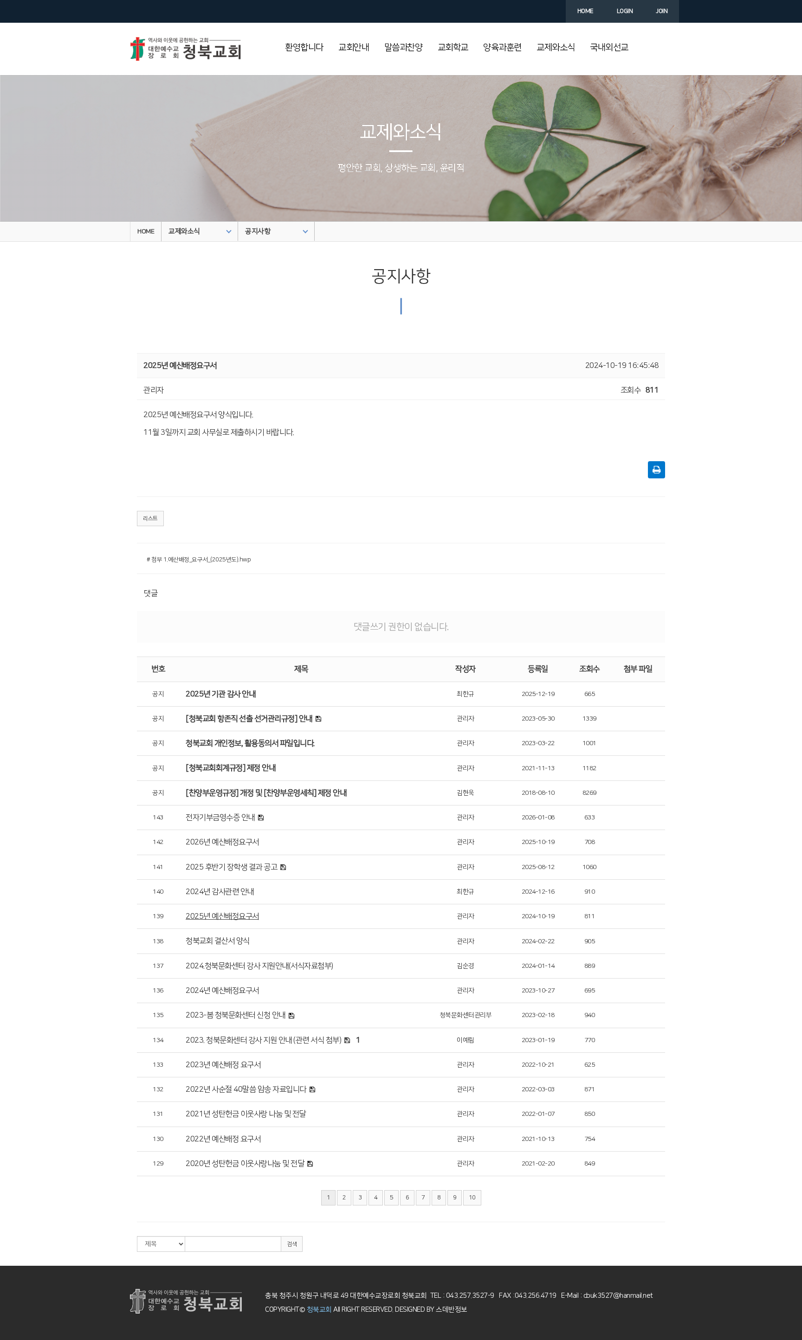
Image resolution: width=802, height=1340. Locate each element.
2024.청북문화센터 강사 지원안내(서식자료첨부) (259, 966)
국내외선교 (609, 47)
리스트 (150, 518)
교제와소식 (556, 47)
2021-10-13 (538, 1139)
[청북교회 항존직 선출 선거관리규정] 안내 (249, 719)
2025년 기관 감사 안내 (220, 694)
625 (589, 1065)
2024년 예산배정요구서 (222, 990)
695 (589, 990)
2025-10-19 (538, 842)
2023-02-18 (538, 1015)
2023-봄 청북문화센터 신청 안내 (235, 1015)
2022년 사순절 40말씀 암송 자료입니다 (246, 1089)
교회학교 (453, 47)
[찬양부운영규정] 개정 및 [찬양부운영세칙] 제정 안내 (266, 793)
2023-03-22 (538, 743)
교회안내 (353, 47)
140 (158, 891)
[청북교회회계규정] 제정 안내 (230, 768)
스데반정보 (450, 1310)
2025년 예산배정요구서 (222, 916)
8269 (589, 793)
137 (158, 966)
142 (158, 842)
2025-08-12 (538, 867)
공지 (158, 694)
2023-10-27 (538, 990)
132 (158, 1089)
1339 (589, 718)
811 (589, 916)
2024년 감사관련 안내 (220, 892)
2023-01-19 (538, 1040)
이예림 (465, 1040)
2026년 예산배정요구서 (222, 842)
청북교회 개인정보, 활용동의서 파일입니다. (250, 743)
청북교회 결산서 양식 (218, 941)
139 (158, 916)
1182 (589, 768)
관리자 (465, 718)
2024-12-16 (538, 891)
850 (589, 1114)
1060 (589, 867)
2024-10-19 (538, 916)
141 (158, 867)
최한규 (465, 694)
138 (158, 941)
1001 (589, 743)
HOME (145, 231)
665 (589, 694)
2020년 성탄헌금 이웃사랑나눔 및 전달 (245, 1164)
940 (589, 1015)
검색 (292, 1244)
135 (158, 1015)
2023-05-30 (538, 718)
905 (589, 941)
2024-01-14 (538, 966)
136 (158, 990)
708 (589, 842)
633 (589, 817)
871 (589, 1089)
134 (158, 1040)
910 (589, 891)
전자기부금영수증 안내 (220, 817)
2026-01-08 (538, 817)
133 (158, 1065)
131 (158, 1114)
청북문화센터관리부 (466, 1015)
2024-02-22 (538, 941)
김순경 (465, 966)
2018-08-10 (538, 793)
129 (158, 1163)
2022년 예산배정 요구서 (223, 1139)
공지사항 (257, 231)
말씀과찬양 (403, 47)
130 (158, 1139)
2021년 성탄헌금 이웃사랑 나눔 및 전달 (246, 1114)
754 (589, 1139)
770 (589, 1040)
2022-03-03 (538, 1089)
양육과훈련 (502, 47)
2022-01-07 (538, 1114)
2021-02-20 (538, 1163)
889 (589, 966)
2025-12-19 (538, 694)
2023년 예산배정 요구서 (223, 1065)
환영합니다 (304, 47)
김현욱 (465, 793)
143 (158, 817)
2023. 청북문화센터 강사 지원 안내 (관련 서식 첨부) (263, 1040)
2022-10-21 (538, 1065)
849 (589, 1163)
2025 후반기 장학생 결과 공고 (231, 867)
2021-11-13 (538, 768)
